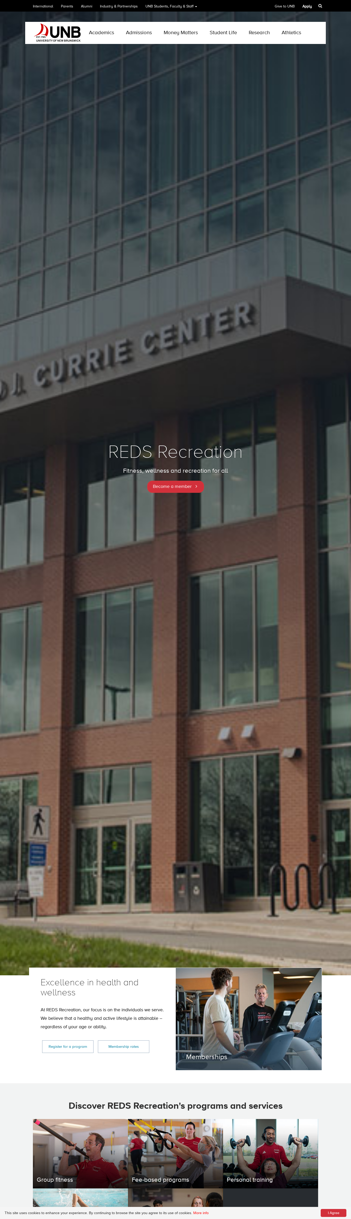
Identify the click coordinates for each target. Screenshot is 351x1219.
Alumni (86, 6)
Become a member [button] (172, 486)
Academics (101, 32)
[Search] (321, 6)
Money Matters (181, 32)
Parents (67, 6)
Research (259, 32)
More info (201, 1213)
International (43, 6)
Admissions (139, 32)
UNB (169, 6)
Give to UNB (285, 6)
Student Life (223, 32)
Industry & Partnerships (119, 6)
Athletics (291, 32)
